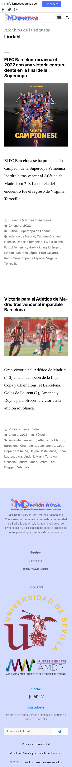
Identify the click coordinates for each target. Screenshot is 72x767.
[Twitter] (9, 9)
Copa (60, 445)
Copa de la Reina (16, 451)
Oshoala (10, 462)
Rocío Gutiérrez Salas (24, 429)
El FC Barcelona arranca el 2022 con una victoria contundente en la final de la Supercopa (35, 67)
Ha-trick (35, 247)
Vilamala (23, 467)
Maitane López (26, 253)
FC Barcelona (53, 242)
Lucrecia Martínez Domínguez (30, 220)
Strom (43, 462)
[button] (51, 4)
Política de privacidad (36, 744)
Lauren (9, 456)
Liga (19, 456)
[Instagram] (16, 9)
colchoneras (46, 445)
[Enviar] (59, 731)
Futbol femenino (15, 247)
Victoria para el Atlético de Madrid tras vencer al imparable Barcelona (36, 304)
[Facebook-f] (3, 9)
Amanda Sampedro (22, 440)
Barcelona (11, 445)
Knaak (62, 451)
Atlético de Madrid (51, 440)
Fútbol (13, 231)
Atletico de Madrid (22, 236)
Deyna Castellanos (43, 451)
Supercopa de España (34, 231)
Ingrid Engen (51, 247)
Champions (28, 445)
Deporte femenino (29, 242)
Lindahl (9, 253)
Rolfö (8, 258)
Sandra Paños (27, 462)
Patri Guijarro (48, 253)
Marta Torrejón (46, 456)
